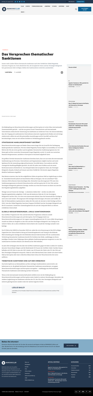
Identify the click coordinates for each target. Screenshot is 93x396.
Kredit (70, 207)
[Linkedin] (15, 1)
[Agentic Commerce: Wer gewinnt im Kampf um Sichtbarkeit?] (79, 74)
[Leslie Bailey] (3, 72)
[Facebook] (22, 1)
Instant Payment (72, 184)
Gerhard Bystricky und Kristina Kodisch (76, 192)
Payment (70, 164)
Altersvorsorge (72, 101)
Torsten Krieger (72, 86)
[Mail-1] (24, 1)
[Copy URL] (37, 121)
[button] (76, 9)
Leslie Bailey (8, 72)
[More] (40, 121)
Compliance (5, 49)
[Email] (24, 121)
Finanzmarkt (71, 121)
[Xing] (17, 1)
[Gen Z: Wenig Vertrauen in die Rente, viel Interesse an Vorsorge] (79, 95)
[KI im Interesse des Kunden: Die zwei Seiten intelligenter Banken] (79, 137)
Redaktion (71, 129)
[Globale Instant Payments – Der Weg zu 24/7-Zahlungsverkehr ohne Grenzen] (79, 178)
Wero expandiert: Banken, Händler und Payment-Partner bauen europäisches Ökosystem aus (78, 231)
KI (48, 365)
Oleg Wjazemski (72, 149)
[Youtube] (19, 1)
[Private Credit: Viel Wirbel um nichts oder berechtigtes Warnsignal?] (79, 200)
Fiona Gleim (71, 212)
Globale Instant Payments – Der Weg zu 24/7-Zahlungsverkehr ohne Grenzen (79, 188)
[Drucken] (34, 121)
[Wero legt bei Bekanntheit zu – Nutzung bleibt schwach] (79, 158)
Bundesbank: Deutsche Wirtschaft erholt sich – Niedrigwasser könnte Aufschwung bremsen (78, 125)
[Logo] (11, 9)
